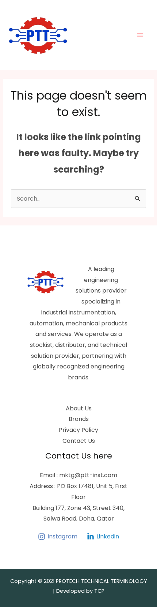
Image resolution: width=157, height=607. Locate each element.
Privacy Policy (78, 430)
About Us (79, 408)
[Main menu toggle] (140, 35)
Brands (79, 419)
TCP (99, 591)
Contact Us (78, 441)
